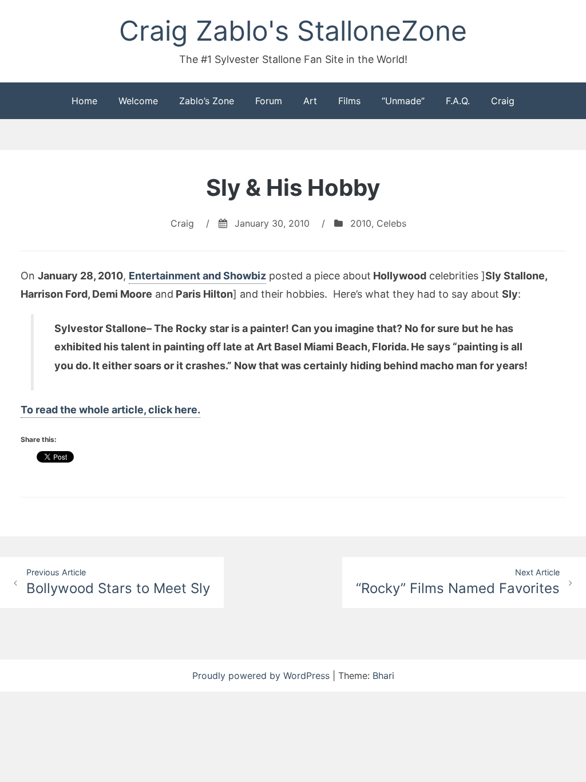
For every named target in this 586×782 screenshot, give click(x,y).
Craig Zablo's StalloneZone (293, 31)
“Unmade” (403, 100)
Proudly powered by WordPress (262, 675)
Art (310, 100)
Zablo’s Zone (206, 100)
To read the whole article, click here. (110, 410)
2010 (360, 223)
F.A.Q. (458, 100)
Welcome (138, 100)
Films (349, 100)
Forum (268, 100)
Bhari (383, 675)
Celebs (391, 223)
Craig (502, 100)
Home (84, 100)
